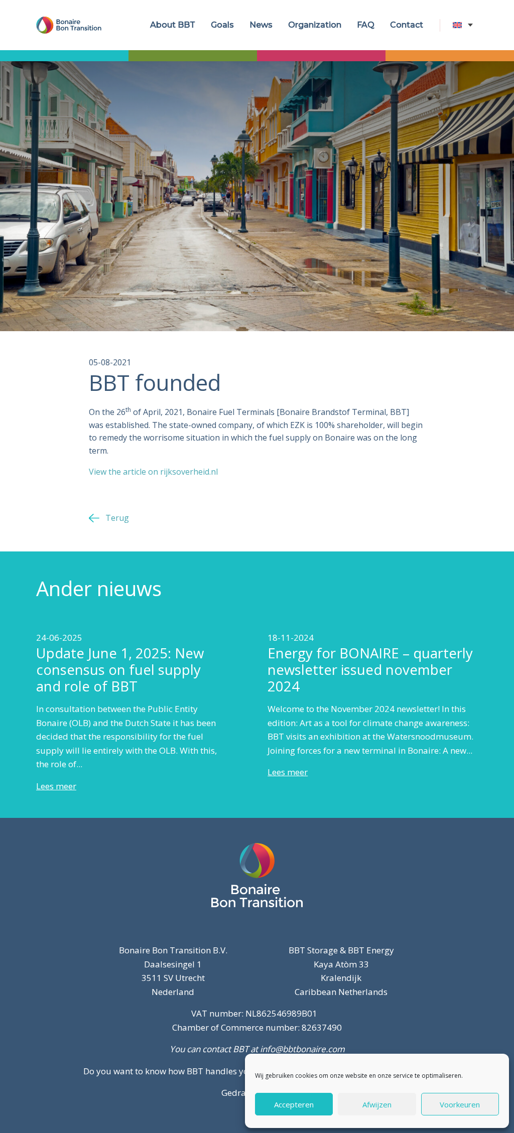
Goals (222, 25)
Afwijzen (377, 1104)
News (261, 25)
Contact (406, 25)
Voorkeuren (460, 1104)
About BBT (172, 25)
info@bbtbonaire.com (302, 1049)
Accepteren (294, 1104)
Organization (314, 25)
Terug (117, 517)
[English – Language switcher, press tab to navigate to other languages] (465, 25)
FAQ (365, 25)
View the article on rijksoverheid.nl (153, 471)
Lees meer (56, 786)
